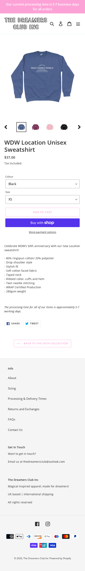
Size (7, 192)
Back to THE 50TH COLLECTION (45, 343)
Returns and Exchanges (23, 409)
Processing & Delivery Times (27, 399)
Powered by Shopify (60, 558)
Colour (9, 176)
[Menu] (78, 23)
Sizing (12, 388)
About (12, 378)
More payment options (42, 232)
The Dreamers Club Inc (36, 558)
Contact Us (15, 430)
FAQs (11, 419)
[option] (21, 127)
